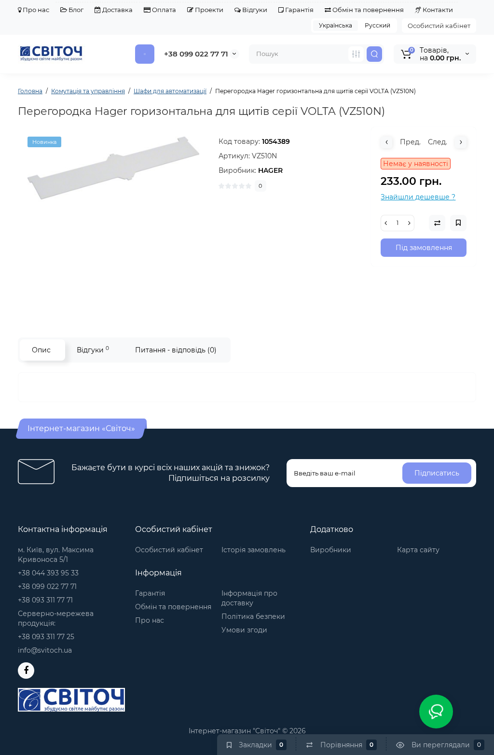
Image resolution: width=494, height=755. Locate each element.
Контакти (437, 10)
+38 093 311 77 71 (45, 600)
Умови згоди (244, 630)
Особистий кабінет (439, 25)
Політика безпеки (253, 616)
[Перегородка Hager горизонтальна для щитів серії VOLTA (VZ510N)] (113, 222)
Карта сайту (418, 549)
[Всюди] (356, 54)
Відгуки (254, 10)
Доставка (117, 10)
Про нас (35, 10)
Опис (41, 350)
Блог (75, 10)
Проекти (208, 10)
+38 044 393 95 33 (48, 573)
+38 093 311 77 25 (46, 636)
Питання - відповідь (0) (176, 350)
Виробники (330, 549)
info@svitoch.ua (45, 650)
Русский (377, 25)
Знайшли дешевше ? (418, 197)
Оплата (163, 10)
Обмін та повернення (367, 10)
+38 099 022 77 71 (196, 53)
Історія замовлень (253, 549)
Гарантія (299, 10)
